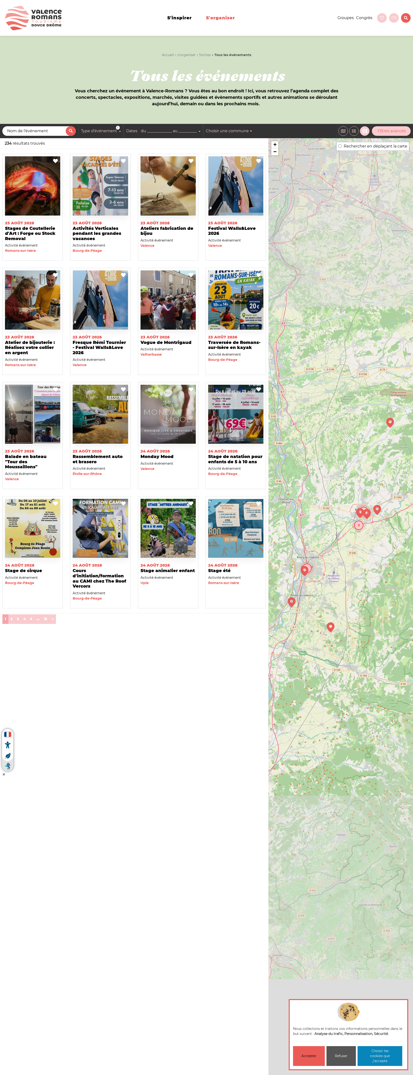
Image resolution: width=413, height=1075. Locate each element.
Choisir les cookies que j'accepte (380, 1056)
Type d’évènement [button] (99, 129)
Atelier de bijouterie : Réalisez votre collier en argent (30, 347)
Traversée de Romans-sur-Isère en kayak (234, 345)
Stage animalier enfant (168, 570)
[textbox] (230, 131)
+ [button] (275, 145)
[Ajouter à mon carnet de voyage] (55, 161)
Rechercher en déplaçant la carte (375, 146)
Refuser (341, 1056)
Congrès (364, 18)
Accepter (308, 1056)
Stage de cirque (23, 570)
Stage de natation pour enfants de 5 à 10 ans (235, 459)
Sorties (205, 55)
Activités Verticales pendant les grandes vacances (97, 233)
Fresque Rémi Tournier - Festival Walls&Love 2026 (99, 347)
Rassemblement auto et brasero (98, 459)
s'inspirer (179, 18)
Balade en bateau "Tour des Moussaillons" (26, 461)
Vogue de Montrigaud (166, 342)
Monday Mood (157, 456)
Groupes (345, 18)
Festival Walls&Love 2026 (232, 231)
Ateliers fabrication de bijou (167, 231)
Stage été (219, 570)
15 (45, 619)
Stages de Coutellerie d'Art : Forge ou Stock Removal (30, 233)
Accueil (168, 55)
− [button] (275, 152)
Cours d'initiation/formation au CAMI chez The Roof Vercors (99, 578)
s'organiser (220, 18)
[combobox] (230, 131)
